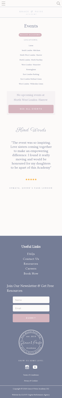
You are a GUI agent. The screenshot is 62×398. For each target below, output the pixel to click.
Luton (31, 45)
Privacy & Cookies (31, 381)
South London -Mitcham (31, 50)
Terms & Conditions (31, 375)
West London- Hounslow (31, 65)
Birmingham (31, 69)
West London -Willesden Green (31, 84)
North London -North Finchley (31, 60)
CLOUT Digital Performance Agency (35, 395)
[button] (3, 3)
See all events (31, 109)
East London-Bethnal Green (31, 79)
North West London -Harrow (31, 55)
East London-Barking (31, 74)
